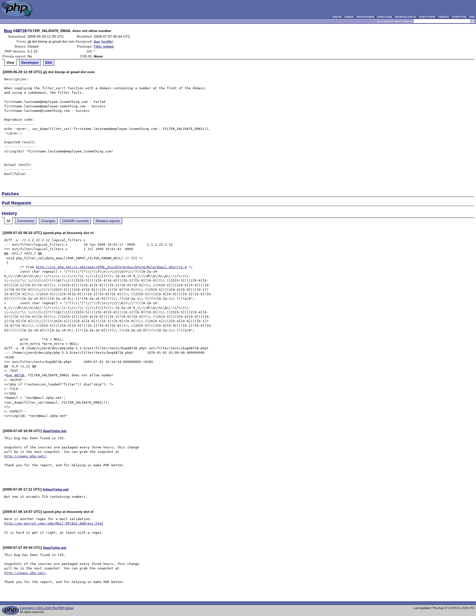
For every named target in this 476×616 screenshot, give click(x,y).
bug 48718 (15, 375)
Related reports (108, 221)
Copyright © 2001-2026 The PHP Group (46, 608)
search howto (427, 16)
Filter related (104, 46)
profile (107, 41)
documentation (365, 16)
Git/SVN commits (75, 221)
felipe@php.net (56, 489)
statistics (443, 16)
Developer (29, 62)
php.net (337, 16)
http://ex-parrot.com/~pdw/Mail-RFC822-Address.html (53, 523)
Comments (25, 221)
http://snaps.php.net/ (25, 456)
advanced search (405, 16)
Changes (48, 221)
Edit (48, 62)
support (349, 16)
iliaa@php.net (54, 431)
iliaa (97, 41)
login (472, 16)
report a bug (384, 16)
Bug (8, 30)
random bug (459, 16)
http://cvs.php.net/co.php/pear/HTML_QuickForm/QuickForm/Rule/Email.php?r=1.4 (111, 267)
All (8, 221)
